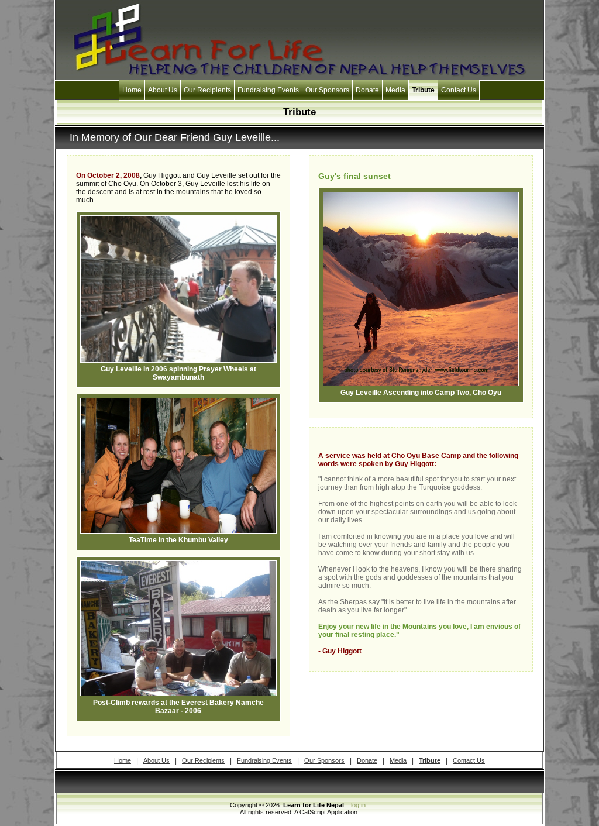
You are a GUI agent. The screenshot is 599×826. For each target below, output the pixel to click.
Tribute (423, 90)
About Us (162, 90)
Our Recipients (207, 90)
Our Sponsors (327, 90)
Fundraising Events (268, 90)
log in (358, 804)
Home (132, 90)
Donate (367, 90)
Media (395, 90)
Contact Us (458, 90)
